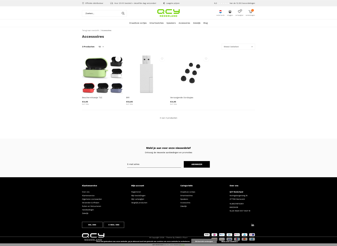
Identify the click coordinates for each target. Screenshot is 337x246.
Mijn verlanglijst (137, 199)
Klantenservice (88, 196)
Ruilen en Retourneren (91, 206)
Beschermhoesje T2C (92, 97)
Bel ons (92, 225)
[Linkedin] (253, 225)
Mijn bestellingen (138, 196)
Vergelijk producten (139, 203)
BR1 (128, 97)
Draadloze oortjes (138, 23)
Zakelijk (196, 23)
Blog (205, 23)
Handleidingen (88, 210)
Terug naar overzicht (90, 30)
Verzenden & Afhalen (90, 203)
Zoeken (123, 13)
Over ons (86, 192)
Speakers (171, 23)
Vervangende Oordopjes (181, 97)
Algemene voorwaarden (92, 199)
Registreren (136, 192)
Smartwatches (157, 23)
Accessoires (184, 23)
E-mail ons (113, 225)
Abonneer (196, 164)
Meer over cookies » (229, 241)
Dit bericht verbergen (204, 241)
